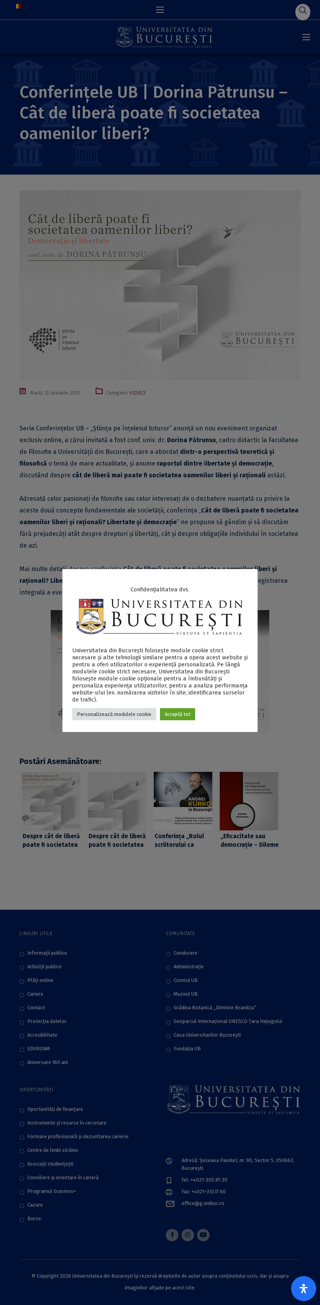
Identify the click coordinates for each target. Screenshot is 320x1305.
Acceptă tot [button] (177, 714)
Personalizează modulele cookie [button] (114, 714)
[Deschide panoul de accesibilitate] (303, 1288)
